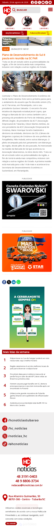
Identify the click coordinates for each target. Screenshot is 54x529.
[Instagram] (36, 2)
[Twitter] (39, 2)
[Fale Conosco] (50, 2)
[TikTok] (46, 2)
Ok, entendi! (11, 523)
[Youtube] (43, 2)
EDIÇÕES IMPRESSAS (13, 33)
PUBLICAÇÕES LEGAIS (38, 33)
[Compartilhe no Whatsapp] (18, 282)
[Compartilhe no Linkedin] (14, 282)
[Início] (7, 14)
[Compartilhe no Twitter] (9, 282)
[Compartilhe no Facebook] (4, 282)
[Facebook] (32, 2)
